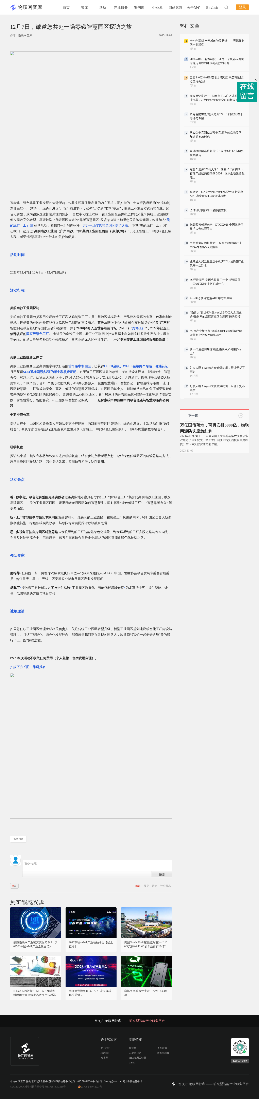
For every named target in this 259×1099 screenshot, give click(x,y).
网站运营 (176, 7)
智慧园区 (18, 839)
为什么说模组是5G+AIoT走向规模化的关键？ (90, 993)
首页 (66, 7)
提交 (162, 874)
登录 (242, 7)
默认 (138, 885)
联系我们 (105, 1052)
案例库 (139, 7)
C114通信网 (135, 1052)
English (212, 7)
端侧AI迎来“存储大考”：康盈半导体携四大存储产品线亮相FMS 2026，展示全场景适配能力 (217, 173)
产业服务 (121, 7)
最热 (155, 885)
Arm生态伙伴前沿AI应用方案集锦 (211, 298)
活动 (102, 7)
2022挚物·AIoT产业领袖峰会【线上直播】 (91, 944)
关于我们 (194, 7)
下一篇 (193, 415)
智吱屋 (104, 1057)
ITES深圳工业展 (137, 1057)
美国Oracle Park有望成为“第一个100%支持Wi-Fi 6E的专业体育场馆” (145, 944)
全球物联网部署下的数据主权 (208, 210)
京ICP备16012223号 (91, 1086)
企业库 (157, 7)
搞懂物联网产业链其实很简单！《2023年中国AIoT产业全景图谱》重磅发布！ (35, 945)
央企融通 (162, 1048)
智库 (84, 7)
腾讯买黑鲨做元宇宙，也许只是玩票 (145, 993)
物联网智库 (30, 7)
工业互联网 (97, 334)
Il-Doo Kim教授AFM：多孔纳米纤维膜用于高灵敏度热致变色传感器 (34, 993)
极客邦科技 (163, 1052)
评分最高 (165, 885)
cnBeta (132, 1062)
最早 (147, 885)
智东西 (132, 1048)
